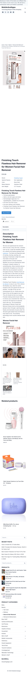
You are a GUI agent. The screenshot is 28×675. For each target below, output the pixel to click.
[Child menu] (25, 605)
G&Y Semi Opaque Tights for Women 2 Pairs (7, 393)
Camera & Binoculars (7, 621)
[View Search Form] (25, 12)
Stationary (4, 640)
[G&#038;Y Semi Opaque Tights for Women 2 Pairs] (7, 388)
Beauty (3, 607)
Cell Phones (5, 624)
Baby (3, 605)
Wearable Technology (7, 652)
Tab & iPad (5, 645)
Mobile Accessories (7, 638)
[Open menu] (25, 8)
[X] (5, 12)
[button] (24, 51)
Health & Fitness (6, 628)
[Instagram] (8, 12)
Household (5, 631)
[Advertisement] (14, 28)
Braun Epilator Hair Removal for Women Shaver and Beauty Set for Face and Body (7, 381)
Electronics (5, 626)
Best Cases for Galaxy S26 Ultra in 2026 (13, 554)
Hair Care (6, 609)
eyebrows (5, 253)
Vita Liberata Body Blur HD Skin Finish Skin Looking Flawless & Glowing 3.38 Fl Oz (17, 381)
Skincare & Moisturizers (9, 617)
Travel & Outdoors (6, 648)
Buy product (6, 212)
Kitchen (4, 633)
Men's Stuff (5, 636)
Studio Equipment (6, 643)
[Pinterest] (11, 12)
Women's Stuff (6, 655)
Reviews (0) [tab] (6, 229)
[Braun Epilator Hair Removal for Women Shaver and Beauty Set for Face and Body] (7, 375)
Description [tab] (6, 227)
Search (25, 563)
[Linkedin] (13, 12)
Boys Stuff (4, 619)
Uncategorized (6, 650)
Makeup (5, 612)
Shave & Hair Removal (10, 217)
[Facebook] (3, 12)
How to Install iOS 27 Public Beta (11, 544)
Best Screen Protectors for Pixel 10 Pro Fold (13, 551)
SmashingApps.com (7, 661)
